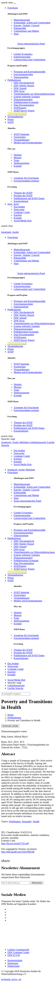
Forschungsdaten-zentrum (26, 180)
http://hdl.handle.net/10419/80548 (17, 851)
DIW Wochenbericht (24, 82)
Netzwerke (19, 209)
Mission (17, 157)
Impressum (12, 963)
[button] (7, 2)
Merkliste (21, 469)
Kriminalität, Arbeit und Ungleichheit (32, 22)
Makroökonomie (22, 20)
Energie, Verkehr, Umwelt (26, 25)
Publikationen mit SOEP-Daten (29, 198)
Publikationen (14, 717)
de (14, 439)
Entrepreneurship (22, 56)
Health (36, 821)
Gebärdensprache (16, 685)
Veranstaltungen (15, 116)
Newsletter (6, 888)
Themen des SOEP (23, 193)
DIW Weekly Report (24, 85)
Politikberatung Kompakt (26, 102)
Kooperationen (21, 201)
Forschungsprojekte (23, 74)
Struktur (18, 154)
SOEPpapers (20, 108)
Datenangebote (21, 77)
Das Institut (19, 206)
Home (10, 715)
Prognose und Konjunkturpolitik (29, 71)
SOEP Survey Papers (24, 110)
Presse (10, 119)
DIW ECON (13, 955)
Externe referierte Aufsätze (27, 96)
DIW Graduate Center (18, 952)
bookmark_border (10, 232)
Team (16, 160)
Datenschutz (13, 966)
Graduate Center (22, 212)
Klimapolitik (20, 28)
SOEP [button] (10, 122)
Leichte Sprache (15, 688)
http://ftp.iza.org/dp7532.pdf (15, 843)
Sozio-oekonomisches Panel (31, 43)
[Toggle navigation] (14, 3)
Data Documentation (24, 105)
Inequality (27, 821)
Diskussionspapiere (23, 99)
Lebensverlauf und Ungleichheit (29, 59)
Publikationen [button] (14, 80)
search (4, 2)
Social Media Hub (23, 220)
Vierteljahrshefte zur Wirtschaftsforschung (34, 94)
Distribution (15, 821)
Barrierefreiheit (14, 960)
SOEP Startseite (21, 134)
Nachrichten (20, 137)
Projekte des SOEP (23, 195)
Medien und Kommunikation (28, 142)
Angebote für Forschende (26, 178)
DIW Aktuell (20, 88)
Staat (16, 33)
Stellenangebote (21, 163)
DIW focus (19, 91)
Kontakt (18, 166)
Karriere (18, 215)
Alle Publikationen (17, 114)
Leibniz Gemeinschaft (18, 949)
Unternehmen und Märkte (26, 31)
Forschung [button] (12, 7)
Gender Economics (23, 54)
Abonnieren (37, 883)
